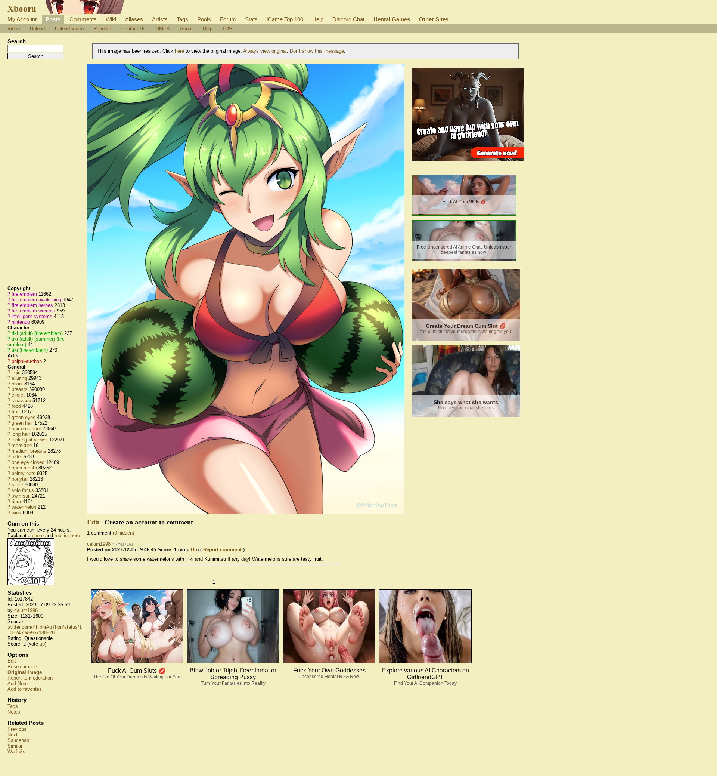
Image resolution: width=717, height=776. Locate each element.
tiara (16, 501)
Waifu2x (16, 751)
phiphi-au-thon (27, 361)
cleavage (21, 400)
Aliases (134, 19)
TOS (227, 28)
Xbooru (21, 8)
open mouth (24, 468)
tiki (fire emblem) (30, 350)
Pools (204, 19)
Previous (17, 729)
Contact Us (133, 28)
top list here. (68, 535)
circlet (18, 395)
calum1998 (26, 610)
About (186, 28)
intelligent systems (32, 316)
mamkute (22, 445)
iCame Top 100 (285, 19)
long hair (21, 434)
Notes (13, 712)
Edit (11, 661)
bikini (17, 384)
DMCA (163, 28)
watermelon (24, 507)
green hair (22, 423)
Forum (228, 19)
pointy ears (23, 473)
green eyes (23, 417)
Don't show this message (317, 51)
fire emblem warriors (33, 311)
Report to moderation (30, 678)
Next (12, 734)
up (42, 644)
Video (13, 28)
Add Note (17, 683)
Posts (53, 19)
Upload (37, 28)
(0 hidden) (123, 533)
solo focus (23, 490)
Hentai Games (391, 19)
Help (317, 19)
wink (16, 512)
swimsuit (21, 496)
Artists (160, 19)
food (16, 406)
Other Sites (433, 19)
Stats (251, 19)
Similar (14, 746)
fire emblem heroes (32, 305)
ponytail (20, 479)
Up (194, 549)
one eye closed (28, 462)
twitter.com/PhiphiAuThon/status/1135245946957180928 (44, 629)
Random (102, 28)
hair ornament (26, 428)
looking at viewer (30, 440)
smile (17, 484)
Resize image (22, 666)
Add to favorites (24, 689)
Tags (182, 19)
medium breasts (29, 451)
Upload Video (69, 28)
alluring (19, 378)
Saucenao (18, 740)
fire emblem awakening (36, 299)
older (17, 456)
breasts (20, 389)
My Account (22, 19)
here (39, 535)
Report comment (222, 549)
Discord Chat (348, 19)
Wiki (111, 19)
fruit (16, 412)
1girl (16, 372)
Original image (24, 672)
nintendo (21, 322)
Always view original (265, 51)
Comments (83, 19)
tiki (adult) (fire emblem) (37, 333)
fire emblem (24, 294)
